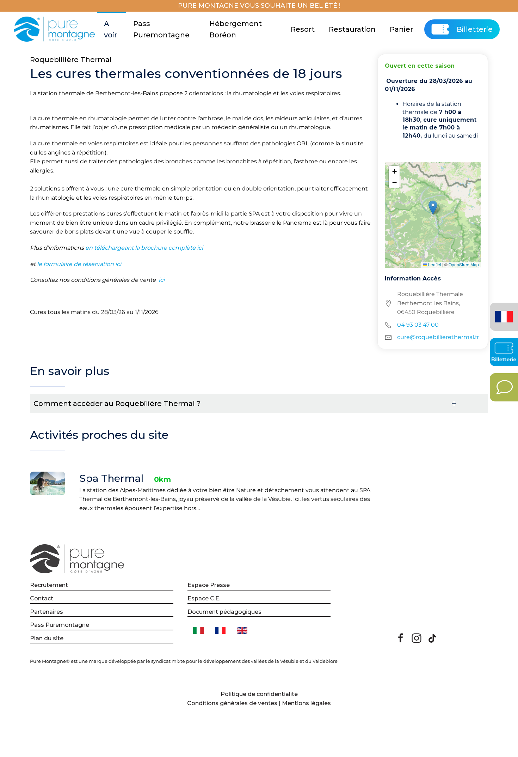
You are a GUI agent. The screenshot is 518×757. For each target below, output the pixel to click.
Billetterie (475, 29)
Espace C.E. (203, 598)
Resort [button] (303, 29)
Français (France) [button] (503, 312)
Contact (41, 598)
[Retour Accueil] (55, 29)
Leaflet (434, 264)
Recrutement (49, 585)
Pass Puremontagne (161, 29)
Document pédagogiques (224, 611)
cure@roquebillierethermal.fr (438, 337)
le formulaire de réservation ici (79, 264)
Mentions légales (306, 703)
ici (161, 280)
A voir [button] (110, 29)
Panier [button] (401, 29)
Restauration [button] (352, 29)
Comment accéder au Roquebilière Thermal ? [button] (117, 403)
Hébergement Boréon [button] (235, 29)
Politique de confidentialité (259, 694)
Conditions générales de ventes (232, 703)
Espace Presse (208, 585)
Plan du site (46, 638)
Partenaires (46, 611)
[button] (432, 207)
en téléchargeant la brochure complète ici (144, 247)
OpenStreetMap (464, 264)
